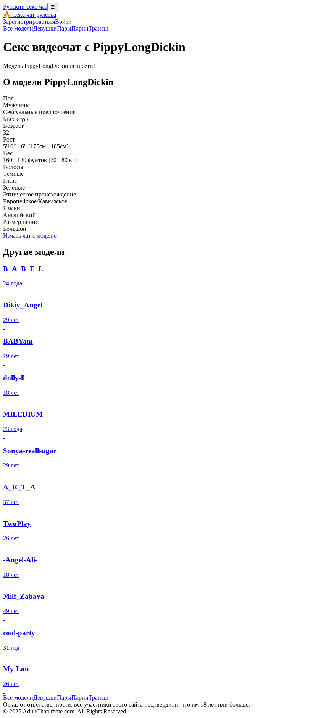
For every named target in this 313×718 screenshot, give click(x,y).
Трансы (98, 28)
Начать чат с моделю (30, 235)
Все (18, 28)
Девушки (45, 28)
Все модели (18, 697)
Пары (64, 28)
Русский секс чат (25, 6)
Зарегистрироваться (29, 21)
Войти (63, 21)
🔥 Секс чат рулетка (29, 14)
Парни (80, 28)
